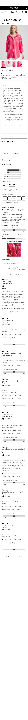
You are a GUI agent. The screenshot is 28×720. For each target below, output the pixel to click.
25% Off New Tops (14, 7)
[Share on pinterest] (13, 141)
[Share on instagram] (10, 141)
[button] (26, 12)
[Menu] (2, 12)
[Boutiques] (6, 12)
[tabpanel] (14, 357)
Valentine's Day (8, 16)
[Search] (22, 12)
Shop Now (12, 8)
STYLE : (4, 85)
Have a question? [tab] (15, 153)
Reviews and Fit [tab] (5, 153)
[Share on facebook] (8, 141)
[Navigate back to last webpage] (2, 16)
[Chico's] (14, 12)
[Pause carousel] (27, 8)
